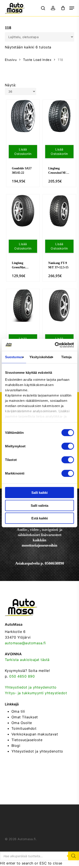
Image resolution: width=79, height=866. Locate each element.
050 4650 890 (22, 676)
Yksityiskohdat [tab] (40, 357)
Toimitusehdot (24, 728)
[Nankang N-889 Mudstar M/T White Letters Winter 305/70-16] (23, 305)
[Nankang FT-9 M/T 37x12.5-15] (59, 210)
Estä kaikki (39, 518)
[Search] (73, 856)
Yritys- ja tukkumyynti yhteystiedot (36, 693)
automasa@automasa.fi (25, 643)
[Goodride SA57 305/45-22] (23, 116)
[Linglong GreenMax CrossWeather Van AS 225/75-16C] (23, 210)
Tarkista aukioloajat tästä (27, 659)
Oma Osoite (21, 723)
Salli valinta (39, 505)
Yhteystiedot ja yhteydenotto (31, 687)
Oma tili (18, 711)
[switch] (67, 446)
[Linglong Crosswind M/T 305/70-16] (59, 116)
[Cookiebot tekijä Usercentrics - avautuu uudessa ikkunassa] (56, 345)
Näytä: (10, 85)
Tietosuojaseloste (27, 740)
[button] (71, 8)
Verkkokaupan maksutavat (34, 734)
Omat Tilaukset (24, 717)
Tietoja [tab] (66, 357)
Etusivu (11, 60)
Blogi (15, 745)
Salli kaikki (39, 492)
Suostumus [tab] (14, 357)
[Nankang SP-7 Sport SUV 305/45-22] (59, 305)
